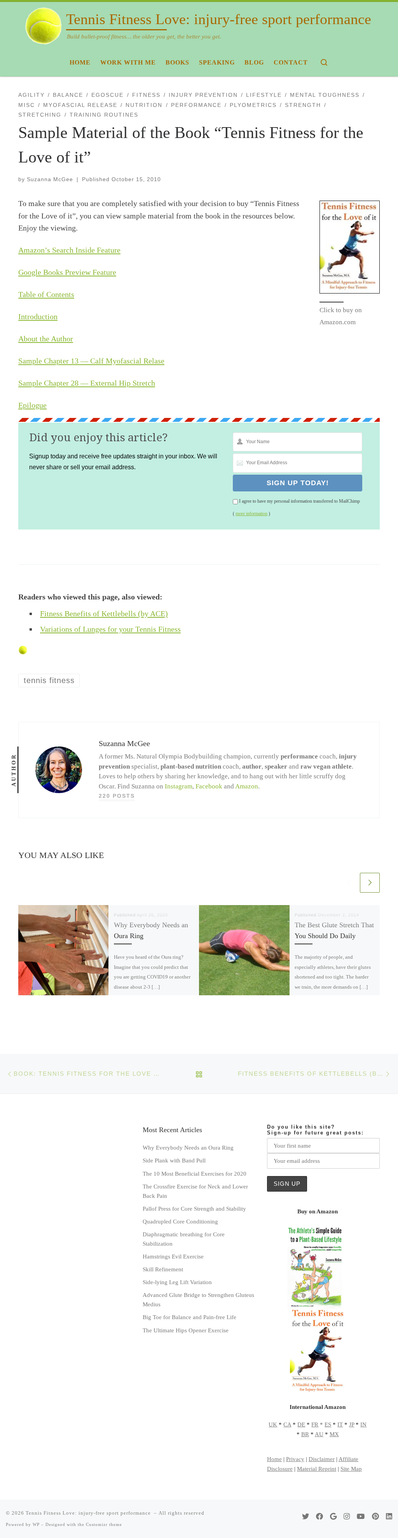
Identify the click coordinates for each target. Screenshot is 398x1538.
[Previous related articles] (348, 883)
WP (36, 1524)
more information (251, 513)
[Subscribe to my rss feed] (292, 1516)
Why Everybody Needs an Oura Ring (188, 1147)
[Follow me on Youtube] (361, 1516)
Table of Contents (46, 294)
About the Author (45, 338)
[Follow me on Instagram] (347, 1516)
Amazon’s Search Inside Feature (69, 250)
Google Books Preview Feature (67, 272)
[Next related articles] (370, 883)
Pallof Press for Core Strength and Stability (194, 1208)
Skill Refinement (163, 1269)
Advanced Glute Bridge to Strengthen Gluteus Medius (198, 1299)
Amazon (246, 786)
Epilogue (32, 405)
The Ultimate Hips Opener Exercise (186, 1330)
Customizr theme (104, 1524)
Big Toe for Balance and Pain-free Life (189, 1317)
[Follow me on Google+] (333, 1516)
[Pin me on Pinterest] (375, 1516)
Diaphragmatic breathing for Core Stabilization (184, 1239)
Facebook (209, 786)
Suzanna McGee (50, 179)
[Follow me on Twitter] (305, 1516)
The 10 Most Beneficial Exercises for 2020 (194, 1173)
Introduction (38, 316)
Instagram (178, 786)
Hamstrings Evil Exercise (173, 1256)
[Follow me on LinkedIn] (389, 1516)
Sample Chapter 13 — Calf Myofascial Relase (91, 361)
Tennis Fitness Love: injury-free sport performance (89, 1513)
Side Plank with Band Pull (174, 1160)
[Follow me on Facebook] (319, 1516)
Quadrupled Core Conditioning (180, 1221)
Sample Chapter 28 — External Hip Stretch (86, 383)
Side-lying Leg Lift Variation (177, 1282)
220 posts (117, 796)
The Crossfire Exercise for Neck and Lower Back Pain (195, 1191)
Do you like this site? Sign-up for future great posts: (315, 1130)
